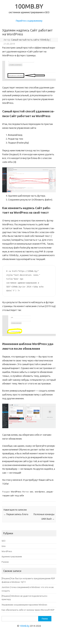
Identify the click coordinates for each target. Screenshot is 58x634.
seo (31, 491)
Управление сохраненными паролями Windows (24, 605)
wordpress (40, 491)
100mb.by (24, 626)
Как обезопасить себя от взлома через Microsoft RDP (28, 610)
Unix (4, 546)
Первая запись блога (16, 514)
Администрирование (12, 556)
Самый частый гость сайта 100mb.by (30, 39)
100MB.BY (29, 6)
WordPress (16, 491)
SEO (3, 541)
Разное (5, 562)
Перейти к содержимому (29, 21)
